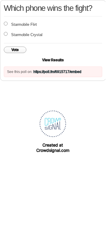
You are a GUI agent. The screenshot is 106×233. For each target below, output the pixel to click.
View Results (53, 60)
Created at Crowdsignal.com (52, 147)
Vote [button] (15, 50)
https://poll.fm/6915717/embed (57, 72)
